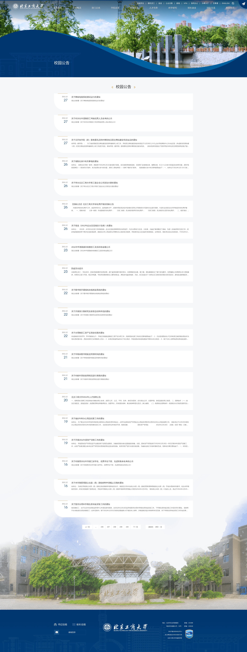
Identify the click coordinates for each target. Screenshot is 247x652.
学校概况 (77, 8)
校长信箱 (81, 624)
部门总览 (96, 8)
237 (108, 527)
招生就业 (192, 8)
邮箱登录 (72, 632)
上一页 (87, 527)
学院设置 (115, 8)
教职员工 (151, 3)
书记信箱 (62, 624)
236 (102, 527)
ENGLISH (226, 3)
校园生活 (230, 8)
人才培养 (153, 8)
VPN (185, 3)
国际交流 (211, 8)
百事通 (215, 3)
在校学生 (140, 3)
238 (114, 527)
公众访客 (169, 3)
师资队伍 (134, 8)
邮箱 (178, 3)
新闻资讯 (57, 8)
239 (121, 527)
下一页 (135, 527)
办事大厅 (205, 3)
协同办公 (194, 3)
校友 (160, 3)
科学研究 (172, 8)
